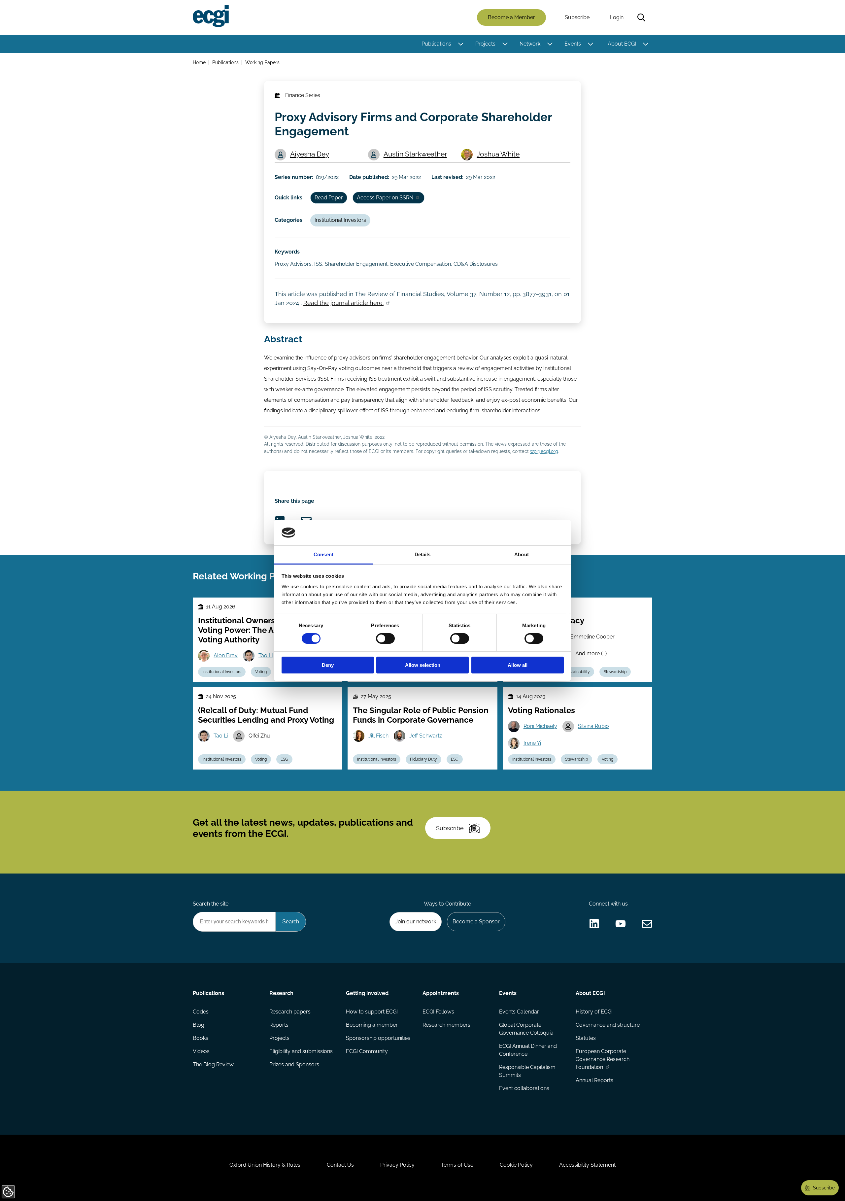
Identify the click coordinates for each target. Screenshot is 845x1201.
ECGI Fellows (438, 1012)
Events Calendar (519, 1012)
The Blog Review (213, 1064)
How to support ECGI (372, 1012)
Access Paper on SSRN (385, 197)
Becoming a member (372, 1025)
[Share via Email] (647, 923)
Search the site (210, 904)
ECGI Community (367, 1051)
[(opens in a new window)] (594, 923)
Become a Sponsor (476, 921)
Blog (198, 1025)
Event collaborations (524, 1088)
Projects (485, 44)
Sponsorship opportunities (378, 1038)
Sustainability (577, 671)
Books (200, 1038)
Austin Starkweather (415, 154)
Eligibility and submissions (301, 1051)
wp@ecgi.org (544, 451)
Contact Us (340, 1165)
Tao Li (265, 655)
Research (281, 993)
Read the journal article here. (343, 302)
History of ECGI (594, 1012)
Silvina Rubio (593, 726)
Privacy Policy (397, 1165)
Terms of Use (457, 1165)
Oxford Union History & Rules (264, 1165)
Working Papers (262, 62)
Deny (328, 665)
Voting (261, 671)
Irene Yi (532, 743)
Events (572, 44)
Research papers (290, 1012)
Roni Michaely (540, 726)
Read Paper (329, 197)
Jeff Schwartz (425, 736)
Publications (436, 44)
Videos (201, 1051)
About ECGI (622, 44)
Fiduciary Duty (423, 759)
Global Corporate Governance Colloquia (526, 1029)
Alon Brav (226, 655)
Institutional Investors (340, 220)
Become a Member (511, 17)
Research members (446, 1025)
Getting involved (367, 993)
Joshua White (498, 154)
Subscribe (577, 17)
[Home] (211, 16)
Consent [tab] (323, 554)
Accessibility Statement (587, 1165)
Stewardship (615, 671)
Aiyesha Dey (309, 154)
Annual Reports (594, 1080)
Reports (278, 1025)
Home (199, 62)
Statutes (586, 1038)
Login (617, 17)
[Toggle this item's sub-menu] (460, 44)
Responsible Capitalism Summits (527, 1071)
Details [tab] (423, 554)
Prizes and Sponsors (294, 1064)
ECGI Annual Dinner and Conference (528, 1050)
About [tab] (521, 554)
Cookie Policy (516, 1165)
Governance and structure (608, 1025)
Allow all (517, 665)
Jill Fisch (378, 736)
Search (641, 17)
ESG (284, 759)
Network (530, 44)
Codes (201, 1012)
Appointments (440, 993)
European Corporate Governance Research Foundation (602, 1059)
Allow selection (422, 665)
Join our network (415, 921)
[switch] (385, 638)
